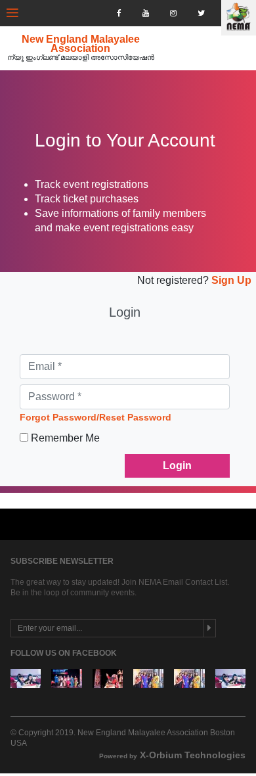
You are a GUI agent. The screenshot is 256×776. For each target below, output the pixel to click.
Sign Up (230, 280)
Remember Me (65, 438)
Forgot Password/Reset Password (95, 417)
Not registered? (173, 280)
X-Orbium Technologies (172, 755)
